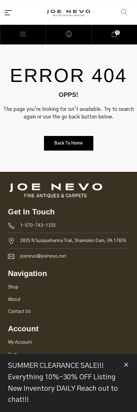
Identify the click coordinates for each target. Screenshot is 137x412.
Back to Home (68, 143)
